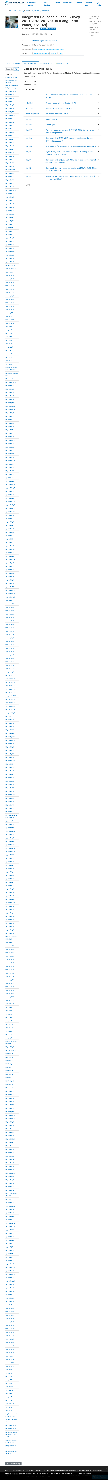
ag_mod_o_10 (9, 238)
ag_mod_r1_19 (9, 1288)
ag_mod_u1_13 (10, 587)
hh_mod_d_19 (9, 1098)
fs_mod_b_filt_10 (10, 268)
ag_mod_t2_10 (9, 262)
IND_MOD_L (9, 1077)
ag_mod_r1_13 (9, 569)
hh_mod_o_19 (9, 1156)
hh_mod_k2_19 (10, 1139)
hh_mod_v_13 (9, 471)
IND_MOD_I (8, 1067)
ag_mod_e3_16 (10, 848)
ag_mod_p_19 (9, 1277)
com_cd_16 (9, 1017)
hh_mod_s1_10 (9, 166)
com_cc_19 (9, 1376)
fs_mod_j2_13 (9, 668)
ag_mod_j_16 (9, 875)
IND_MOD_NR (9, 1081)
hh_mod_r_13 (9, 454)
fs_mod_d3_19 (9, 1325)
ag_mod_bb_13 (10, 488)
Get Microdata (48, 28)
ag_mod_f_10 (9, 207)
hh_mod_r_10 (9, 163)
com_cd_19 (9, 1380)
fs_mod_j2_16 (9, 1000)
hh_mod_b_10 (9, 95)
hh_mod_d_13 (9, 392)
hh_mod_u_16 (9, 801)
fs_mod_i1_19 (9, 1356)
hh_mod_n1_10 (9, 146)
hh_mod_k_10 (9, 135)
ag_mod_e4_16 (10, 851)
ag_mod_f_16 (9, 855)
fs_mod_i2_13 (9, 662)
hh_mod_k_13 (9, 426)
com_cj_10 (8, 360)
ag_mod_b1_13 (10, 481)
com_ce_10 (9, 340)
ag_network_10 (10, 265)
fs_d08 (29, 138)
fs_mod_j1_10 (9, 320)
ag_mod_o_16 (9, 896)
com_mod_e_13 (10, 689)
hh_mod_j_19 (9, 1132)
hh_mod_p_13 (9, 447)
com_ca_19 (9, 1369)
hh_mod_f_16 (9, 730)
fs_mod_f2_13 (9, 638)
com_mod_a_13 (10, 675)
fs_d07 (29, 130)
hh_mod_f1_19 (9, 1108)
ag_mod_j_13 (9, 532)
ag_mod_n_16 (9, 889)
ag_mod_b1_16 (10, 827)
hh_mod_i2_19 (9, 1129)
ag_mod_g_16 (9, 858)
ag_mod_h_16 (9, 862)
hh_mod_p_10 (9, 156)
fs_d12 (28, 168)
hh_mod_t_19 (9, 1176)
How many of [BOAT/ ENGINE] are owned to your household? (70, 146)
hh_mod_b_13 (9, 385)
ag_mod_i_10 (9, 217)
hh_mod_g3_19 (10, 1118)
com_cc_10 (9, 333)
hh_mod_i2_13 (9, 419)
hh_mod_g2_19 (10, 1115)
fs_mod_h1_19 (9, 1346)
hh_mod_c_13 (9, 389)
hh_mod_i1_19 (9, 1125)
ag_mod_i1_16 (9, 868)
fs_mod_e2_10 (9, 289)
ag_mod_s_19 (9, 1294)
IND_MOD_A (9, 1054)
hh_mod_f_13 (9, 399)
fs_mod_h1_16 (9, 983)
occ (27, 95)
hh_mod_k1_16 (9, 757)
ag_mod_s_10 (9, 255)
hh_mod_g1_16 (10, 733)
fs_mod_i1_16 (9, 993)
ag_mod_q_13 (9, 566)
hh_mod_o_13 (9, 443)
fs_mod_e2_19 (9, 1332)
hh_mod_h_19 (9, 1122)
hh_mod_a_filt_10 (10, 91)
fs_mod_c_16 (9, 952)
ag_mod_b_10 (9, 193)
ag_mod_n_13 (9, 546)
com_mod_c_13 (10, 682)
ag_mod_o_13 (9, 552)
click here (87, 1473)
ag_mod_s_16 (9, 919)
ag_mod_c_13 (9, 491)
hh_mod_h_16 (9, 743)
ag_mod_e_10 (9, 204)
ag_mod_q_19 (9, 1284)
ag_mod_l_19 (9, 1254)
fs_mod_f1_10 (9, 292)
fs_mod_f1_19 (9, 1335)
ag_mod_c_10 (9, 197)
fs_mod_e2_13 (9, 631)
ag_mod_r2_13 (10, 573)
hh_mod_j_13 (9, 423)
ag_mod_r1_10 (9, 248)
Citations (78, 3)
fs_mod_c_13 (9, 610)
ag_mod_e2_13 (10, 501)
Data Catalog (47, 4)
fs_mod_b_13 (9, 607)
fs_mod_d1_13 (9, 614)
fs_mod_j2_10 (9, 323)
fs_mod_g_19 (9, 1342)
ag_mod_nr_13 (10, 549)
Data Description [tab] (30, 64)
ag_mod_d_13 (9, 495)
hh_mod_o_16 (9, 777)
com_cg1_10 (9, 347)
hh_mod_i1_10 (9, 125)
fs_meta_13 (9, 600)
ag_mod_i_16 (9, 865)
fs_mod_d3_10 (9, 282)
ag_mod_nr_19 (10, 1264)
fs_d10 (28, 152)
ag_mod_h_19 (9, 1237)
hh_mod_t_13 (9, 464)
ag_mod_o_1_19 (10, 1267)
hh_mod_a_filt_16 (10, 1425)
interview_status (32, 114)
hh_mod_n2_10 (10, 149)
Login (99, 5)
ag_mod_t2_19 (9, 1301)
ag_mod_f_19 (9, 1230)
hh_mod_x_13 (9, 474)
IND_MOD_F (9, 1060)
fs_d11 (28, 160)
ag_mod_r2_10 (10, 251)
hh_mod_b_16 (9, 1047)
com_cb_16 (9, 1010)
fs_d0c (29, 119)
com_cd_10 (9, 337)
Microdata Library (31, 4)
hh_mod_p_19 (9, 1159)
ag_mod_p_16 (9, 906)
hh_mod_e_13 (9, 396)
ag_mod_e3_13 (10, 505)
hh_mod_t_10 (9, 173)
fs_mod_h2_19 (9, 1349)
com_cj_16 (8, 1038)
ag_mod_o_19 (9, 1271)
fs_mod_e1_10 (9, 285)
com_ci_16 (8, 1034)
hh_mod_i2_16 (9, 750)
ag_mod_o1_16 (10, 899)
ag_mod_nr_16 (10, 892)
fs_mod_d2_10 (9, 279)
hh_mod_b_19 (9, 1091)
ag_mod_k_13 (9, 535)
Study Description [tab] (13, 63)
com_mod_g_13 (10, 699)
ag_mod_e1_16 (10, 841)
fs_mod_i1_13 (9, 658)
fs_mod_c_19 (9, 1315)
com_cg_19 (9, 1393)
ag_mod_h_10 (9, 214)
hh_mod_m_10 (9, 142)
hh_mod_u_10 (9, 176)
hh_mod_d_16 (9, 723)
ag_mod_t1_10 (9, 258)
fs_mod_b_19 (9, 1311)
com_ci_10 (8, 357)
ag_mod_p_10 (9, 241)
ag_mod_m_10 (9, 231)
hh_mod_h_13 (9, 413)
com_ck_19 (8, 1410)
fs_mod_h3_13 (9, 651)
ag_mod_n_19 (9, 1260)
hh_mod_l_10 (9, 139)
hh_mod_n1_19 (9, 1149)
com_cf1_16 (9, 1024)
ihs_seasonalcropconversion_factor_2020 (11, 1434)
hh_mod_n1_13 (9, 437)
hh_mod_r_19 (9, 1166)
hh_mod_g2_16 (10, 737)
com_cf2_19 (9, 1390)
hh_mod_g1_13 (10, 402)
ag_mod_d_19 (9, 1213)
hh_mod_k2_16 (10, 760)
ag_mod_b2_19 (10, 1206)
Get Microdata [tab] (62, 63)
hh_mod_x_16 (9, 812)
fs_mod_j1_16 (9, 997)
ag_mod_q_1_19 (10, 1281)
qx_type (29, 108)
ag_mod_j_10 (9, 221)
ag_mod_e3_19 (10, 1223)
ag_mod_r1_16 (9, 913)
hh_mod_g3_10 (10, 118)
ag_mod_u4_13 (10, 597)
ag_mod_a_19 (9, 1202)
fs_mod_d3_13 (9, 621)
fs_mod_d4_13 (9, 624)
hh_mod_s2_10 (10, 170)
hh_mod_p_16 (9, 781)
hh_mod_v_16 (9, 805)
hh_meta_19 (9, 1088)
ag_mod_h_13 (9, 522)
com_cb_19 (9, 1373)
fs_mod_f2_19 (9, 1339)
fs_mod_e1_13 (9, 627)
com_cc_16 (9, 1014)
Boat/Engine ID (51, 119)
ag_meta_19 (9, 1199)
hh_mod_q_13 (9, 450)
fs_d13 (28, 176)
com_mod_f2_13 (10, 696)
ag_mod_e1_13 (10, 498)
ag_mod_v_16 (9, 933)
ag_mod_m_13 (9, 542)
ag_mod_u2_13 (10, 590)
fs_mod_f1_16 (9, 973)
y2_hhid (29, 103)
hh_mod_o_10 (9, 153)
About (57, 3)
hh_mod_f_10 (9, 108)
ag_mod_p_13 (9, 563)
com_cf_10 (8, 343)
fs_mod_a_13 (9, 604)
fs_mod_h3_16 (9, 990)
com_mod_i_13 (10, 706)
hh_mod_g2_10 (10, 115)
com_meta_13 (9, 672)
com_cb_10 (9, 330)
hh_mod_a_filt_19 (10, 1428)
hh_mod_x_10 (9, 187)
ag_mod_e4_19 (10, 1226)
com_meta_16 (9, 1004)
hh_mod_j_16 (9, 754)
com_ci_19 (8, 1400)
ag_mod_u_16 (9, 930)
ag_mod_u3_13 (10, 593)
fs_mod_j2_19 (9, 1366)
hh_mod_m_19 (9, 1146)
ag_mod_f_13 (9, 515)
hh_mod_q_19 (9, 1163)
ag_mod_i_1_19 (10, 1240)
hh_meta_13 (9, 379)
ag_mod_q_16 (9, 909)
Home (7, 11)
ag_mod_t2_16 (9, 926)
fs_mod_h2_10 (9, 306)
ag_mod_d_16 (9, 838)
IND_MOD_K (9, 1074)
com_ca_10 (9, 326)
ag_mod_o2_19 (10, 1274)
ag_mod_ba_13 (10, 484)
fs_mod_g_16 (9, 980)
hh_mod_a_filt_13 (10, 382)
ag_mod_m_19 (9, 1257)
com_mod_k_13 (10, 713)
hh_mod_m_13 (9, 433)
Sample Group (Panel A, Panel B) (59, 108)
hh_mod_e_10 (9, 105)
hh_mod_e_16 (9, 726)
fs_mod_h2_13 (9, 648)
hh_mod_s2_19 (10, 1173)
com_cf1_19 (9, 1387)
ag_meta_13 (9, 478)
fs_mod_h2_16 (9, 987)
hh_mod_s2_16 (10, 794)
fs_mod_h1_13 (9, 645)
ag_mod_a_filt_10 (10, 190)
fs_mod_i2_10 (9, 316)
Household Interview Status (56, 114)
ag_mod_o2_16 (10, 902)
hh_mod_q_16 (9, 784)
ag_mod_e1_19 (10, 1216)
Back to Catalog (14, 1464)
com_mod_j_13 (10, 709)
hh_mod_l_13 (9, 430)
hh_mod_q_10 (9, 159)
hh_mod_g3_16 (10, 740)
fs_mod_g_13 (9, 641)
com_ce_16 (9, 1021)
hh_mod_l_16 (9, 764)
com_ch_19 (9, 1397)
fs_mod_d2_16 (9, 959)
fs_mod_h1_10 (9, 303)
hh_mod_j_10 (9, 132)
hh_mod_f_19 (9, 1105)
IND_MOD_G (9, 1084)
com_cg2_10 (9, 350)
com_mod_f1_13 (10, 692)
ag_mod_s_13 (9, 576)
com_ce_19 (9, 1383)
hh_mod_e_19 (9, 1101)
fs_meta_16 (9, 942)
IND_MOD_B (9, 1057)
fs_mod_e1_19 (9, 1328)
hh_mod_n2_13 (10, 440)
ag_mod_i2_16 (9, 872)
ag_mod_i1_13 (9, 529)
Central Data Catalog (17, 11)
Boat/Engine (50, 124)
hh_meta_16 (9, 716)
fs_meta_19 (9, 1305)
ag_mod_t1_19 (9, 1298)
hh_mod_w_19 (9, 1187)
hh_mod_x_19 (9, 1190)
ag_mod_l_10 (9, 227)
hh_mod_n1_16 (9, 771)
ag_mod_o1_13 (10, 556)
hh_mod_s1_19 (9, 1169)
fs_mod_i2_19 (9, 1359)
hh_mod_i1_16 (9, 747)
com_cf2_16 (9, 1027)
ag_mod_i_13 (9, 525)
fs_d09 (29, 146)
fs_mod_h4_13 (9, 655)
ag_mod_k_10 (9, 224)
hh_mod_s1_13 (9, 457)
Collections (67, 3)
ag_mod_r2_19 (10, 1291)
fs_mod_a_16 (9, 946)
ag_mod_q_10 (9, 245)
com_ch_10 (9, 354)
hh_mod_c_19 (9, 1094)
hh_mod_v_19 (9, 1183)
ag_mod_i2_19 (9, 1243)
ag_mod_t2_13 (9, 583)
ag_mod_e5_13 (10, 512)
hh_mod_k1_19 (9, 1135)
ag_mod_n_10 (9, 234)
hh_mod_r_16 (9, 788)
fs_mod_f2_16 (9, 976)
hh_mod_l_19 (9, 1142)
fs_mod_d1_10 (9, 275)
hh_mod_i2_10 (9, 129)
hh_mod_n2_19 (10, 1152)
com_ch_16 (9, 1031)
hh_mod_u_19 (9, 1180)
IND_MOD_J (9, 1071)
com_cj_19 (8, 1407)
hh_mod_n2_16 (10, 774)
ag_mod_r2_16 (10, 916)
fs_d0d (29, 124)
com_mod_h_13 (10, 702)
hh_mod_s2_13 (10, 460)
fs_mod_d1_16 (9, 956)
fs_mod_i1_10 (9, 313)
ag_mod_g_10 (9, 210)
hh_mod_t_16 (9, 798)
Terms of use (88, 4)
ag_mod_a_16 (9, 824)
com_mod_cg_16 (10, 1050)
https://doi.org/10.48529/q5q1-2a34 (44, 41)
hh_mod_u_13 (9, 467)
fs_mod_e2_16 (9, 969)
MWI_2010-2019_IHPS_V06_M (39, 11)
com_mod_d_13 (10, 685)
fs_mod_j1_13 (9, 665)
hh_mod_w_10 (9, 183)
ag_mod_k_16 (9, 879)
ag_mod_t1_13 (9, 580)
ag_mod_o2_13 (10, 559)
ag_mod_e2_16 (10, 845)
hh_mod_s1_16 (9, 791)
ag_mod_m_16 (9, 885)
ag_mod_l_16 (9, 882)
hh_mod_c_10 (9, 98)
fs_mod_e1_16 (9, 966)
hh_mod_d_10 (9, 101)
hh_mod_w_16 (9, 808)
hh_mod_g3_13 (10, 409)
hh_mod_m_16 (9, 767)
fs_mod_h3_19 (9, 1352)
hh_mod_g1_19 (10, 1111)
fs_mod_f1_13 (9, 634)
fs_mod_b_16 (9, 949)
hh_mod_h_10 (9, 122)
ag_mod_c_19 (9, 1209)
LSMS (27, 11)
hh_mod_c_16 (9, 720)
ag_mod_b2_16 (10, 831)
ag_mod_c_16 (9, 834)
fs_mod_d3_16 (9, 963)
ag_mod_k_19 (9, 1250)
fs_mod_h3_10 (9, 309)
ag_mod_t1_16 (9, 923)
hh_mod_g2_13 (10, 406)
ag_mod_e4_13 (10, 508)
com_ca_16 (9, 1007)
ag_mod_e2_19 (10, 1219)
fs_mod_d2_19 (9, 1322)
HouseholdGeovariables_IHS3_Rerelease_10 (11, 80)
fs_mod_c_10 (9, 272)
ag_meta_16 (9, 821)
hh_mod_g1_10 (10, 112)
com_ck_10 (8, 364)
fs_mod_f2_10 (9, 296)
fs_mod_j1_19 (9, 1363)
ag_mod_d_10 (9, 200)
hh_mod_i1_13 (9, 416)
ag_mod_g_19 (9, 1233)
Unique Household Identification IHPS (60, 103)
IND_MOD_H (9, 1064)
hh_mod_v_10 (9, 180)
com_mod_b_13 (10, 679)
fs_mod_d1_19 (9, 1318)
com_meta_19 (9, 1404)
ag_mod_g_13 (9, 518)
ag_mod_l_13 (9, 539)
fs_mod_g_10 (9, 299)
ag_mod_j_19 (9, 1247)
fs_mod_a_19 (9, 1308)
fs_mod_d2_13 (9, 617)
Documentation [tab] (46, 63)
